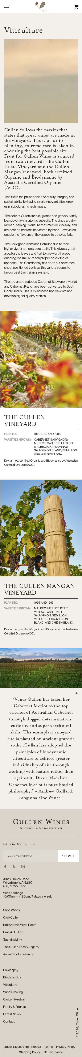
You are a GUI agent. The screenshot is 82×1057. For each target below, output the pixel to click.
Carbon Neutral (14, 999)
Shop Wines (11, 910)
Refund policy (53, 1052)
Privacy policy (65, 1046)
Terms (48, 1046)
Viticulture (10, 984)
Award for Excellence (18, 954)
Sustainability (12, 939)
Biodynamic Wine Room (19, 925)
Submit (68, 856)
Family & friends (14, 1006)
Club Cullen (11, 917)
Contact (9, 1021)
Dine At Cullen (13, 932)
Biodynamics (12, 977)
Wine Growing (13, 992)
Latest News (12, 1014)
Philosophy (10, 970)
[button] (76, 6)
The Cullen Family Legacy (21, 947)
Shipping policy (30, 1052)
